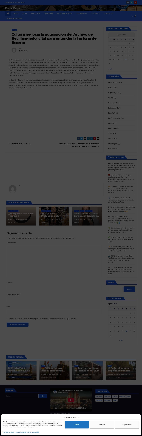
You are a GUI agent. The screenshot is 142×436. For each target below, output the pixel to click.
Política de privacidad (8, 432)
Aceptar (76, 425)
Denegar (102, 425)
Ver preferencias (127, 425)
